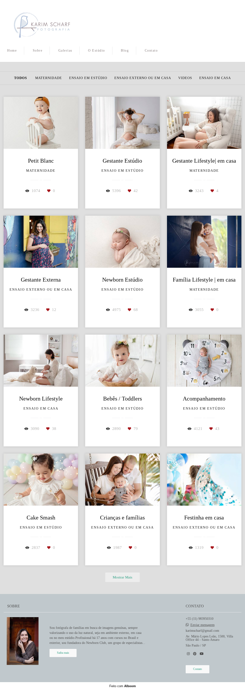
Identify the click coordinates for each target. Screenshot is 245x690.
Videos (185, 78)
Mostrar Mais (122, 577)
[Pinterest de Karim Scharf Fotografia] (194, 654)
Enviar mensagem (202, 625)
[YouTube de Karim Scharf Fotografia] (202, 654)
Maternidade (48, 78)
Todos (20, 78)
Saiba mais (63, 652)
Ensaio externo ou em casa (142, 78)
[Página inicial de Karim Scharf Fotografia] (42, 22)
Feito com (122, 686)
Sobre (38, 50)
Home (12, 50)
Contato (151, 50)
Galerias (65, 50)
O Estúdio (96, 50)
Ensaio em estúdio (88, 78)
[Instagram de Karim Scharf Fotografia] (188, 654)
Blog (125, 50)
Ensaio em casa (215, 78)
